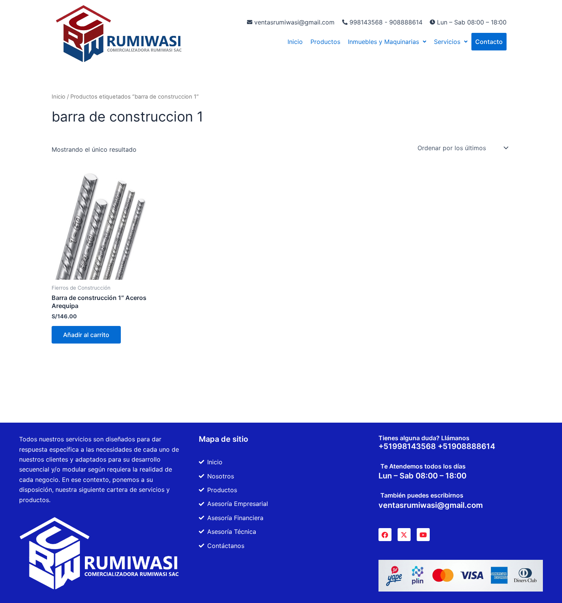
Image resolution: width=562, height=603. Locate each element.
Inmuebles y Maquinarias (383, 41)
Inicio (295, 41)
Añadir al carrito (86, 335)
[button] (387, 41)
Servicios (447, 41)
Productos (325, 41)
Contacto (489, 41)
